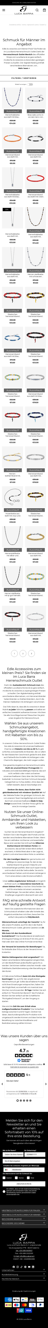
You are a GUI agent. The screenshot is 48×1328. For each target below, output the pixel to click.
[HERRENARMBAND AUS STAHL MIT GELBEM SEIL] (35, 536)
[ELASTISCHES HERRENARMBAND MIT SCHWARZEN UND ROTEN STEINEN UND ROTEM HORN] (35, 337)
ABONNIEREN (24, 1184)
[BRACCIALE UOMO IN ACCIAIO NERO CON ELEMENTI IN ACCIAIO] (35, 98)
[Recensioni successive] (46, 1084)
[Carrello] (44, 10)
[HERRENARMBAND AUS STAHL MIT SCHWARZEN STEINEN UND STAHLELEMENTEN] (35, 138)
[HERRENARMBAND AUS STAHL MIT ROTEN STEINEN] (35, 178)
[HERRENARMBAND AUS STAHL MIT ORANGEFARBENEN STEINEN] (12, 138)
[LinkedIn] (33, 1267)
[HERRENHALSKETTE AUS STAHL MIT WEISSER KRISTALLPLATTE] (12, 257)
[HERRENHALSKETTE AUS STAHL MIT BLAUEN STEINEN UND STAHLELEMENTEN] (12, 98)
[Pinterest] (25, 1267)
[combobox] (7, 1170)
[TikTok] (21, 1267)
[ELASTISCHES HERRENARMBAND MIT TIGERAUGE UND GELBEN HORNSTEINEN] (35, 297)
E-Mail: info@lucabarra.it (24, 1256)
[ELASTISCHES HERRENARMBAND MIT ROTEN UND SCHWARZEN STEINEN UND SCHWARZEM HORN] (12, 297)
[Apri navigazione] (3, 10)
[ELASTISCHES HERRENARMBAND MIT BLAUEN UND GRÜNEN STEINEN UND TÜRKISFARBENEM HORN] (35, 417)
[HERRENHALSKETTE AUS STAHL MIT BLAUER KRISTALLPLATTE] (12, 178)
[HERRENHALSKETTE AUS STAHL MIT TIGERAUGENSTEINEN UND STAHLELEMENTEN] (35, 218)
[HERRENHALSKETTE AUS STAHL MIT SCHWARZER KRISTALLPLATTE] (12, 218)
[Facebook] (14, 1267)
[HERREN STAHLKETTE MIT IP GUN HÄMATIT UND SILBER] (12, 576)
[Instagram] (18, 1267)
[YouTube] (29, 1267)
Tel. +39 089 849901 (24, 1250)
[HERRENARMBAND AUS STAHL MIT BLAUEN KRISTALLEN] (35, 377)
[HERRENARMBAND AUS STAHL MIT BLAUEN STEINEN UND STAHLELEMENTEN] (12, 337)
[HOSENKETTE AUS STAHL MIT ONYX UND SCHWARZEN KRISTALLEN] (12, 497)
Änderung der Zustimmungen (24, 1291)
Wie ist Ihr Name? (9, 1150)
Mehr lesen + (24, 68)
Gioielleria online (15, 25)
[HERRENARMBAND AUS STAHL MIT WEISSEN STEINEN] (35, 616)
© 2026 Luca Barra (24, 1319)
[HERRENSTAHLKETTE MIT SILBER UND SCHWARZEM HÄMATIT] (12, 536)
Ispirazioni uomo (33, 25)
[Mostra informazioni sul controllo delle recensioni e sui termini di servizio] (44, 1064)
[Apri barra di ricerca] (37, 10)
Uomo (24, 25)
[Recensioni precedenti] (2, 1084)
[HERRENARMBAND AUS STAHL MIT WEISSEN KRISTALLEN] (35, 457)
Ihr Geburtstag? (30, 1150)
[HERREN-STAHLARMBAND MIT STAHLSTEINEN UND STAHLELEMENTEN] (12, 457)
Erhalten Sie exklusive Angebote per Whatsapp (21, 1166)
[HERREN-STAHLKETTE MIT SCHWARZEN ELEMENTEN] (35, 257)
